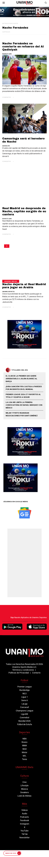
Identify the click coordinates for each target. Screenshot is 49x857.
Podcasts (24, 817)
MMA (24, 745)
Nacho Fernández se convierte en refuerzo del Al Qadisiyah (23, 46)
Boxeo (24, 742)
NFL (24, 756)
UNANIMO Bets (24, 767)
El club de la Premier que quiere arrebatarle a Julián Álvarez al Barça (21, 378)
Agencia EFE (6, 146)
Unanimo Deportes (8, 291)
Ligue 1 (24, 697)
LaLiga (24, 704)
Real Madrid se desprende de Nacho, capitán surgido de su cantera (24, 211)
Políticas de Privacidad (19, 672)
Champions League (24, 710)
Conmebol (24, 717)
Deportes (24, 732)
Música (24, 789)
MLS (25, 693)
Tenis (24, 759)
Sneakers (24, 792)
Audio (24, 813)
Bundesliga (24, 690)
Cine (24, 782)
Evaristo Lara (7, 54)
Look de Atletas (24, 796)
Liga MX (24, 714)
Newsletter (24, 837)
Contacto (36, 672)
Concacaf (24, 707)
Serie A (24, 700)
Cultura (24, 775)
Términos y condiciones (23, 670)
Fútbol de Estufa (24, 724)
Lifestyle (24, 785)
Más (24, 803)
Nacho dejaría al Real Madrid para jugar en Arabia (24, 284)
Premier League (24, 686)
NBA (25, 738)
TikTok (25, 834)
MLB (25, 749)
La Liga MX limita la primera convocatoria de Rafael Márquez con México (24, 405)
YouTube (24, 830)
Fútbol (24, 680)
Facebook (24, 820)
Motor (24, 752)
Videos (24, 810)
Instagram (24, 824)
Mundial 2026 (24, 721)
